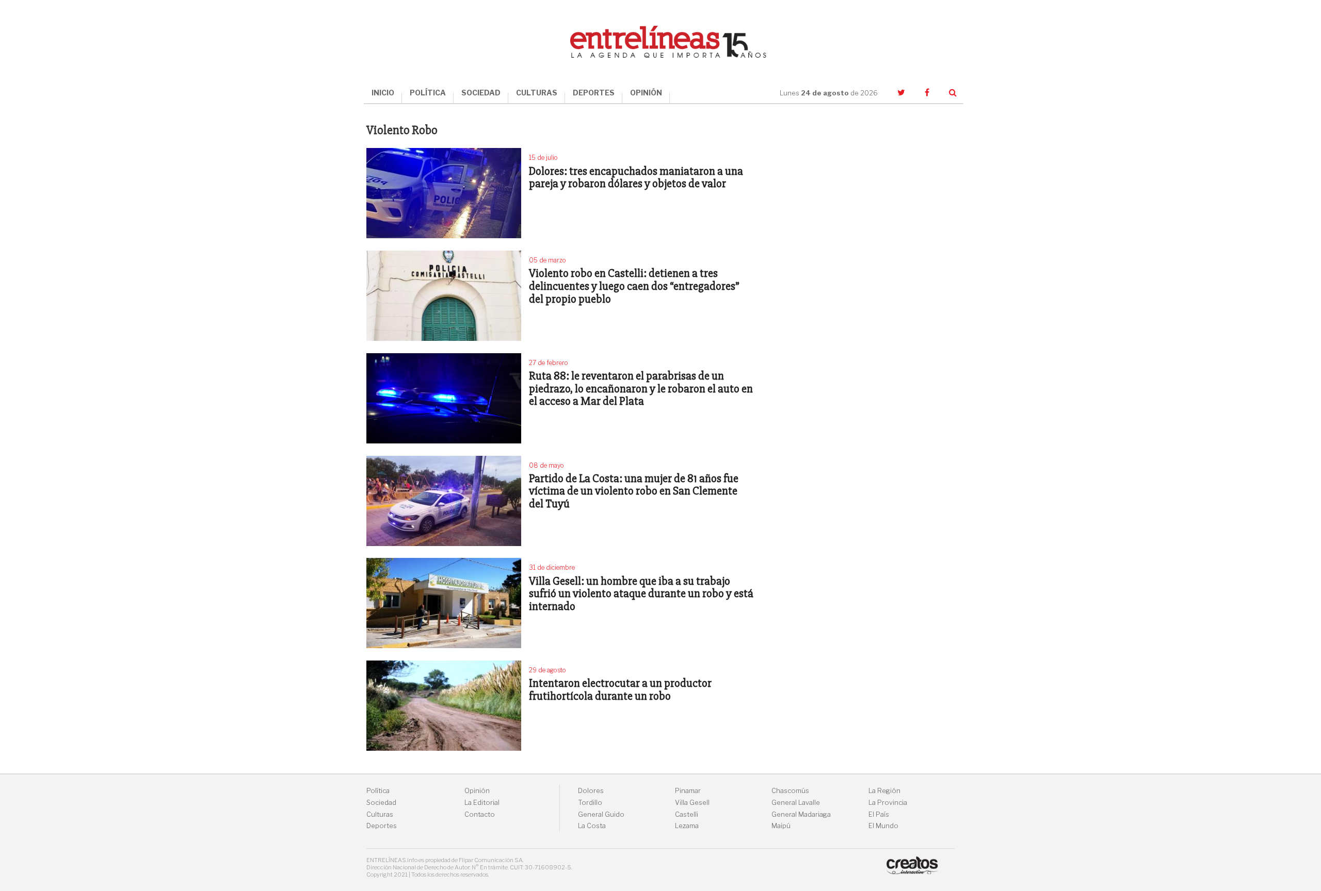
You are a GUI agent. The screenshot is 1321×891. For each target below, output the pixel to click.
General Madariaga (801, 814)
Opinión (477, 791)
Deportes (381, 826)
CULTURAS (536, 92)
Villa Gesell (692, 802)
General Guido (601, 814)
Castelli (686, 814)
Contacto (479, 814)
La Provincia (887, 802)
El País (878, 814)
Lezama (687, 826)
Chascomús (790, 791)
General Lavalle (795, 802)
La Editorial (482, 802)
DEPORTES (594, 92)
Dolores (591, 791)
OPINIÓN (646, 92)
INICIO (383, 92)
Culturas (379, 814)
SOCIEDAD (481, 92)
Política (378, 791)
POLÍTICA (428, 92)
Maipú (781, 826)
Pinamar (688, 791)
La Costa (592, 826)
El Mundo (883, 826)
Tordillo (590, 802)
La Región (884, 791)
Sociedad (381, 802)
